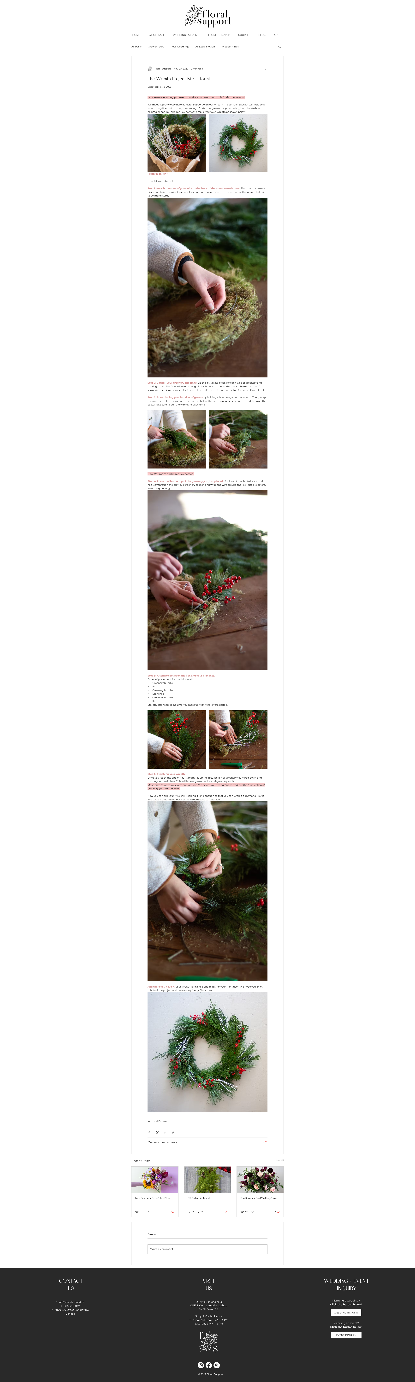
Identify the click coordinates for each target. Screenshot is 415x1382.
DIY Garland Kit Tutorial (199, 1198)
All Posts (136, 46)
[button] (244, 35)
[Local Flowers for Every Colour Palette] (154, 1180)
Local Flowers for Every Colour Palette (153, 1198)
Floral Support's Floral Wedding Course (259, 1198)
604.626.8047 (72, 1305)
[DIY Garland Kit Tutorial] (207, 1180)
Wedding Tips (230, 46)
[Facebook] (209, 1365)
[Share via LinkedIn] (164, 1132)
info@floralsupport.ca (71, 1302)
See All (280, 1160)
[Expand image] (177, 143)
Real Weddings (180, 46)
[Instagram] (201, 1365)
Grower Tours (156, 46)
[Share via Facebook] (149, 1132)
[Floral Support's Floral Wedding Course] (260, 1180)
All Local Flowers (205, 46)
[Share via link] (172, 1132)
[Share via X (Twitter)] (157, 1132)
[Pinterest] (216, 1365)
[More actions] (265, 69)
